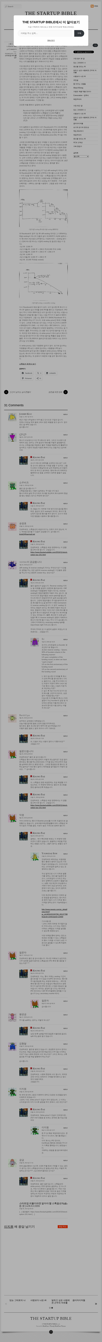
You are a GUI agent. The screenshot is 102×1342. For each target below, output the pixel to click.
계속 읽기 (51, 40)
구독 (79, 33)
